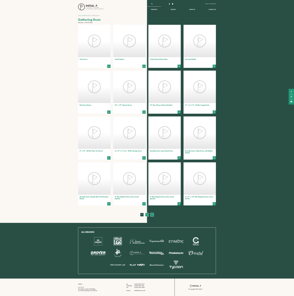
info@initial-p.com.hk (139, 290)
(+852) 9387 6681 (139, 286)
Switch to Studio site (210, 3)
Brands (173, 9)
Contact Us (212, 9)
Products (154, 9)
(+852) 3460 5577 (139, 284)
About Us (192, 9)
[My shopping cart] (172, 4)
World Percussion (86, 15)
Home (79, 15)
